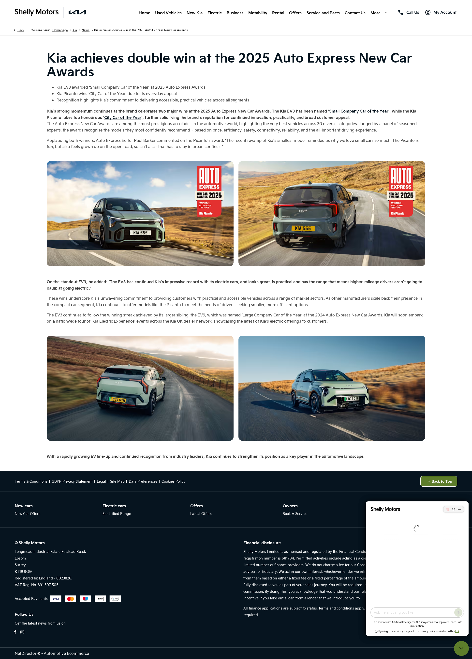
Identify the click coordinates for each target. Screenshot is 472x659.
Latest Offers (201, 513)
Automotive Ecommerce (66, 653)
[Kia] (77, 12)
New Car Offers (27, 513)
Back (20, 30)
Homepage (60, 30)
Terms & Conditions (31, 481)
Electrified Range (117, 513)
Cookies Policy (173, 481)
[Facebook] (15, 632)
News (85, 30)
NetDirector (26, 653)
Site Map (117, 481)
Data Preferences (143, 481)
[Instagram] (22, 632)
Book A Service (295, 513)
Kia (75, 30)
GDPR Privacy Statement (72, 481)
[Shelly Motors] (37, 12)
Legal (101, 481)
